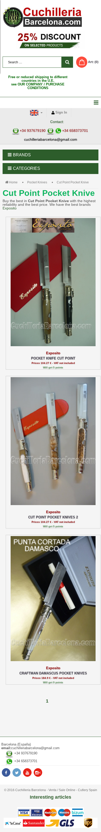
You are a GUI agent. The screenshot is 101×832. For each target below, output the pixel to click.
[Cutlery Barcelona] (50, 17)
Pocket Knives (37, 182)
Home (13, 182)
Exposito (10, 208)
